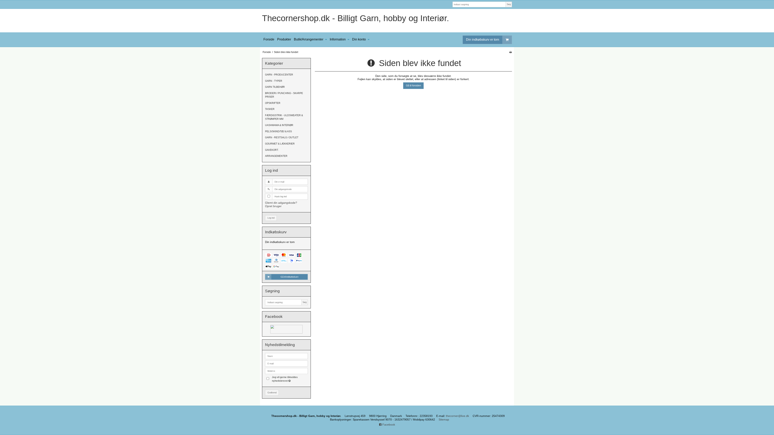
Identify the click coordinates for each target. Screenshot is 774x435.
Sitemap (444, 419)
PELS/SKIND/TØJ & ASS (278, 131)
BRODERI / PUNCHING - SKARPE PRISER (284, 95)
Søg (509, 4)
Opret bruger (273, 206)
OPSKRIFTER (272, 103)
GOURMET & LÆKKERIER (280, 143)
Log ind (271, 218)
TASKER (270, 109)
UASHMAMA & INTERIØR (279, 125)
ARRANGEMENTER (276, 156)
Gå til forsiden (413, 85)
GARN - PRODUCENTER (279, 74)
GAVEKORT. (272, 150)
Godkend (272, 392)
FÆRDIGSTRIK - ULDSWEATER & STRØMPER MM (284, 117)
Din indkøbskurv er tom (482, 39)
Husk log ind (281, 196)
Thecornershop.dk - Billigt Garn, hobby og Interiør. (355, 18)
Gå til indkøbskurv (290, 277)
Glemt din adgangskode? (281, 202)
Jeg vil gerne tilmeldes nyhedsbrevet (289, 378)
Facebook (388, 424)
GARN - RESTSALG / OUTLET (281, 137)
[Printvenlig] (510, 52)
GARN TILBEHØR (275, 87)
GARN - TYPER (273, 81)
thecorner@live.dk (457, 415)
